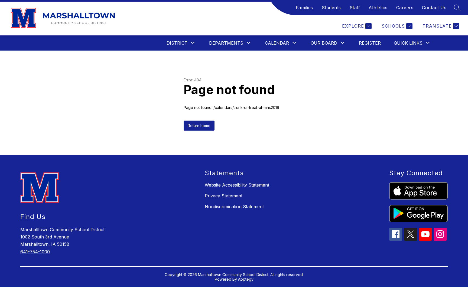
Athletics (378, 7)
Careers (405, 7)
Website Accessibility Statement (237, 185)
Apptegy (245, 279)
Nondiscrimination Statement (234, 206)
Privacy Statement (223, 195)
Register (370, 43)
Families (304, 7)
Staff (355, 7)
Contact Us (434, 7)
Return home (199, 125)
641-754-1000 (35, 251)
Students (331, 7)
